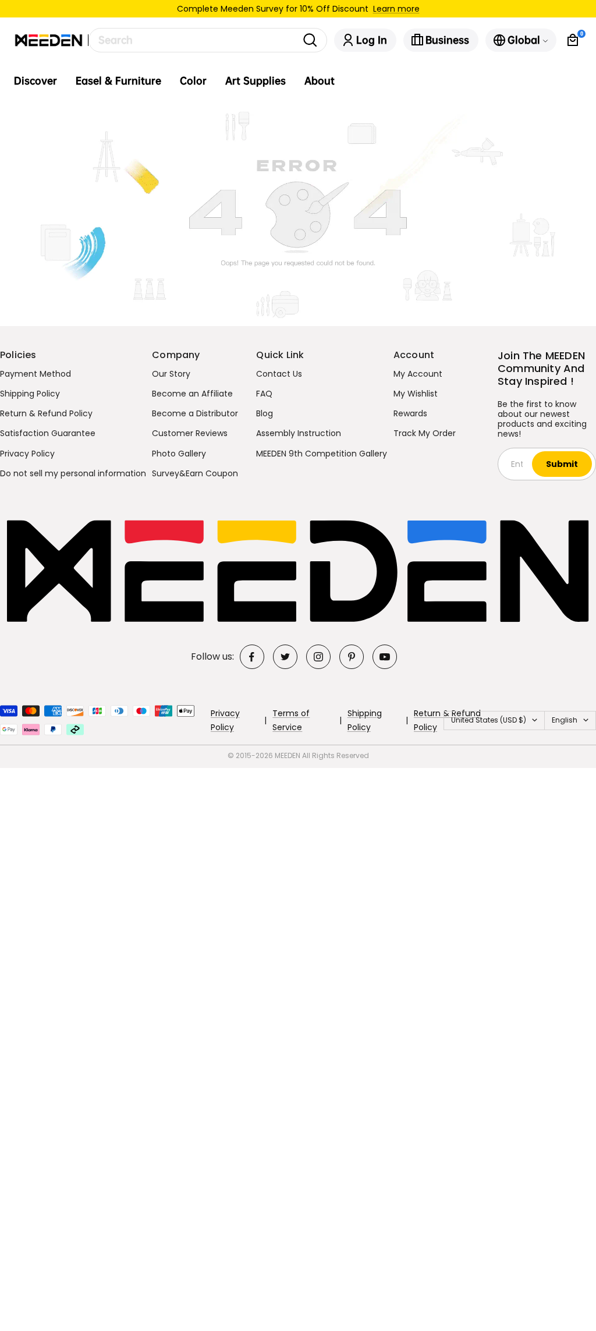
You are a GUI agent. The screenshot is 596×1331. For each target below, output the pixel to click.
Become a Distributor (195, 413)
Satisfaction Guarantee (47, 433)
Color (193, 81)
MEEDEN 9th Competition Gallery (321, 453)
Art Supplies (255, 81)
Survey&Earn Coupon (195, 473)
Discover (35, 81)
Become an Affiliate (192, 393)
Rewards (410, 413)
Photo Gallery (179, 453)
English (564, 720)
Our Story (171, 374)
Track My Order (424, 433)
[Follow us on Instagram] (318, 656)
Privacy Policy (27, 453)
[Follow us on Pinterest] (351, 656)
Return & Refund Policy (46, 413)
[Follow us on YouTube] (384, 656)
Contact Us (279, 374)
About (319, 81)
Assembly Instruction (298, 433)
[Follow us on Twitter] (285, 656)
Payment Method (35, 374)
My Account (417, 374)
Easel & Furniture (118, 81)
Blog (264, 413)
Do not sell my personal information (73, 473)
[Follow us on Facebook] (252, 656)
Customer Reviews (190, 433)
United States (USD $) (488, 720)
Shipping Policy (30, 393)
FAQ (264, 393)
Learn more (396, 9)
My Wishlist (415, 393)
